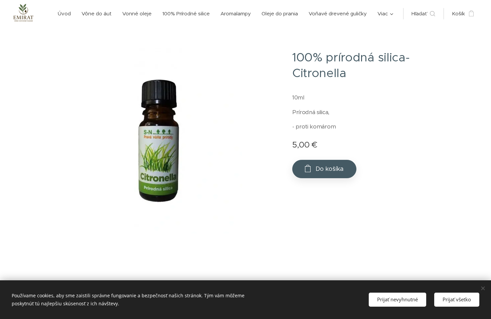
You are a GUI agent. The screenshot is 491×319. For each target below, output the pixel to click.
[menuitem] (66, 13)
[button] (423, 13)
